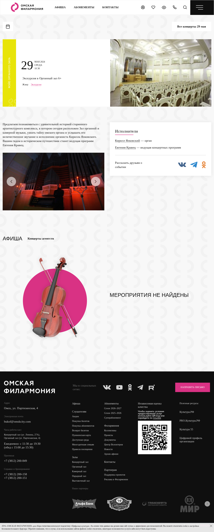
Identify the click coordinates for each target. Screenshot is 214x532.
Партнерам (110, 469)
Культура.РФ (187, 411)
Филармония (111, 425)
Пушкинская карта (81, 435)
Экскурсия (36, 84)
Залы (75, 457)
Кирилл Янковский (127, 140)
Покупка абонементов (83, 426)
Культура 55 (186, 429)
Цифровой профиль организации (191, 440)
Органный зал (79, 466)
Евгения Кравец (125, 147)
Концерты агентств (41, 238)
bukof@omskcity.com (17, 421)
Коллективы (110, 430)
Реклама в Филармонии (116, 479)
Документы (110, 440)
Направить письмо (193, 387)
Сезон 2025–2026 (112, 413)
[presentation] (11, 181)
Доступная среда (80, 440)
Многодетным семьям (83, 444)
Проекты (108, 435)
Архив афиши (111, 454)
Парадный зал (79, 476)
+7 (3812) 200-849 (15, 460)
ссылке (157, 418)
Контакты (109, 461)
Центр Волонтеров (113, 444)
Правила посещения (82, 449)
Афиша (60, 7)
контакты (110, 7)
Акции (75, 416)
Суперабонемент (112, 418)
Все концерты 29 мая (191, 26)
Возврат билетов (80, 430)
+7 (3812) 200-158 (15, 474)
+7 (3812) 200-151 (15, 478)
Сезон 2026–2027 (112, 408)
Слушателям (79, 411)
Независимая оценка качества (150, 405)
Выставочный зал (81, 481)
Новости (108, 449)
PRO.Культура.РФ (190, 420)
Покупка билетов (80, 421)
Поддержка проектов (114, 475)
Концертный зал (80, 462)
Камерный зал (79, 471)
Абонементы (84, 7)
